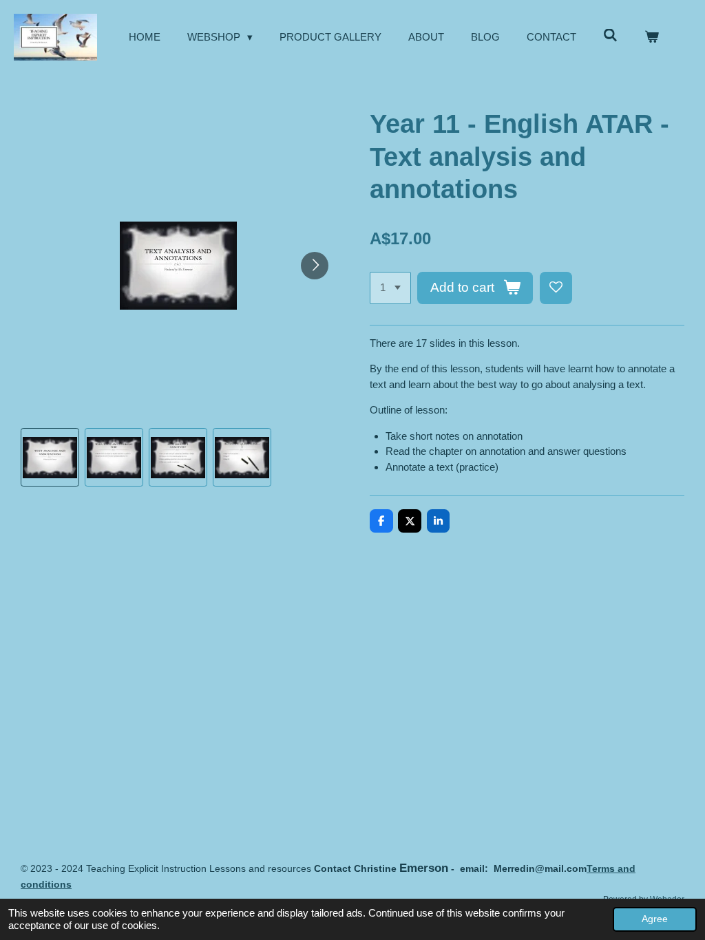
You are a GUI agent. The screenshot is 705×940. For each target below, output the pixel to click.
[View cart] (651, 37)
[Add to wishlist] (556, 288)
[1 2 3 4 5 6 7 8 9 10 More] (390, 288)
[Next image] (314, 265)
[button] (50, 457)
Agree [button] (655, 919)
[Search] (610, 35)
